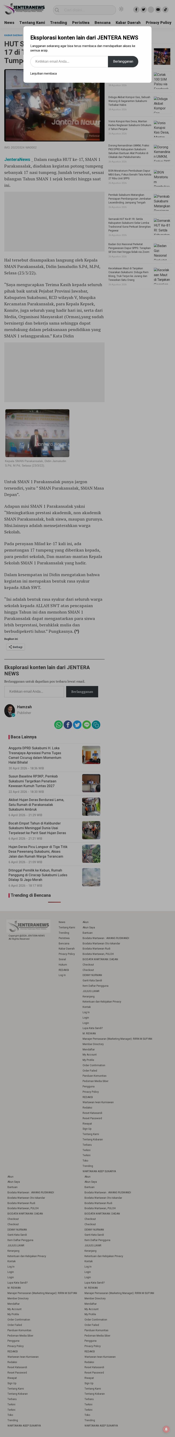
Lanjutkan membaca (43, 73)
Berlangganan (123, 61)
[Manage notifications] (166, 1429)
